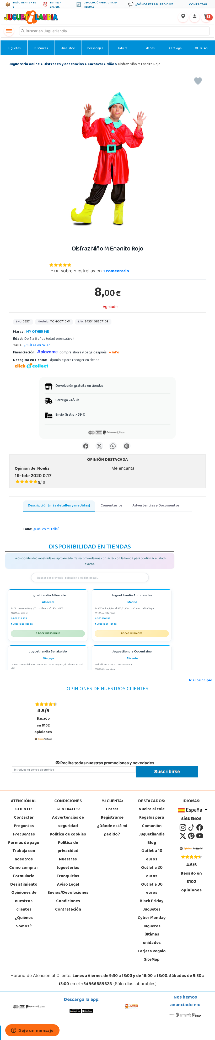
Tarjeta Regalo (152, 951)
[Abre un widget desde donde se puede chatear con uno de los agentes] (32, 1030)
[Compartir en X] (99, 446)
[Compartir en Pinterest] (127, 446)
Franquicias (68, 876)
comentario (116, 271)
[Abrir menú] (9, 31)
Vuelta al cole (152, 809)
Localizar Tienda (23, 624)
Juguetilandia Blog (152, 838)
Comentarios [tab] (111, 506)
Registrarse (112, 818)
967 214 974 (20, 618)
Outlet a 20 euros (152, 872)
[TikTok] (191, 827)
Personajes (95, 48)
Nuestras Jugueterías (68, 863)
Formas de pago (23, 843)
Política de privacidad (68, 847)
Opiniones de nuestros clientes (23, 901)
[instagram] (183, 827)
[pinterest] (191, 836)
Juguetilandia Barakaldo (48, 652)
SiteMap (151, 960)
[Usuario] (195, 17)
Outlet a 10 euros (151, 855)
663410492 (103, 618)
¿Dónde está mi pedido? (112, 830)
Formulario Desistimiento (23, 880)
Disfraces (41, 48)
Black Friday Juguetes (152, 905)
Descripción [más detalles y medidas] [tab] (59, 506)
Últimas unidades (152, 939)
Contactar (24, 818)
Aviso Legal (68, 885)
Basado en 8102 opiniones (43, 721)
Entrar (112, 809)
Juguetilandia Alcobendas (132, 596)
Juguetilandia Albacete (48, 596)
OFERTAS (201, 48)
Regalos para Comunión (151, 822)
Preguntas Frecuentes (24, 830)
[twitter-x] (183, 836)
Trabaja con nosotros (24, 855)
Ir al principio (200, 680)
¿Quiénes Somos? (24, 922)
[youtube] (199, 836)
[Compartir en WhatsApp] (113, 446)
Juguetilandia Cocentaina (132, 652)
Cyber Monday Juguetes (152, 922)
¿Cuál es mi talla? (37, 345)
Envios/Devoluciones (67, 893)
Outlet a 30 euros (152, 889)
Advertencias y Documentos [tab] (155, 506)
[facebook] (199, 827)
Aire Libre (68, 48)
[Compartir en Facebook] (86, 446)
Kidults (122, 48)
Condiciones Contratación (68, 905)
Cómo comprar (23, 868)
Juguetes (14, 48)
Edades (149, 48)
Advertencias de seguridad (68, 822)
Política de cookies (68, 834)
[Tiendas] (183, 17)
